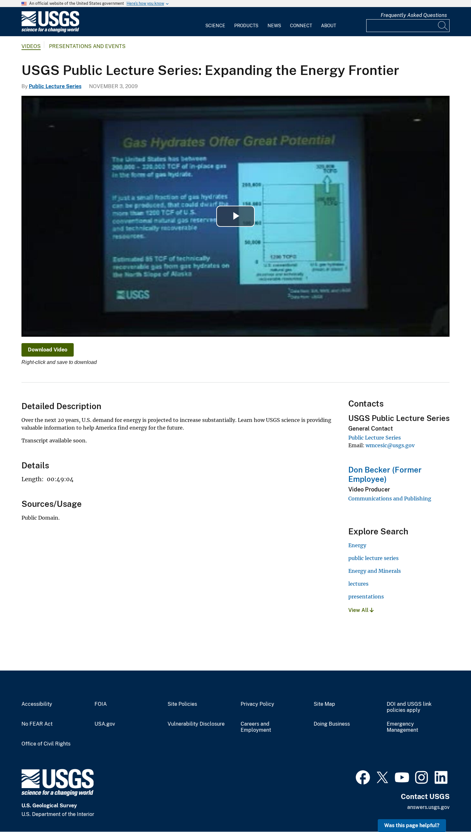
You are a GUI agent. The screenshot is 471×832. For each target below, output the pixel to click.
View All (359, 610)
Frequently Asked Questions (414, 15)
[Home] (50, 31)
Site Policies (182, 704)
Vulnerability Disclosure (196, 724)
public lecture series (373, 558)
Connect (301, 25)
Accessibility (36, 704)
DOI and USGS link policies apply (409, 707)
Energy (357, 545)
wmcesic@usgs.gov (390, 445)
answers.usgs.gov (428, 807)
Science (215, 25)
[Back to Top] (447, 808)
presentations (366, 596)
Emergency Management (402, 727)
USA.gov (105, 724)
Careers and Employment (256, 727)
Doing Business (332, 724)
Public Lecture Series (55, 86)
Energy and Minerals (374, 571)
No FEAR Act (37, 724)
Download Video (47, 350)
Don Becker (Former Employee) (385, 474)
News (274, 25)
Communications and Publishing (389, 498)
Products (246, 25)
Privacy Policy (257, 704)
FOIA (101, 704)
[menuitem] (215, 22)
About (328, 25)
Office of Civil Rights (45, 744)
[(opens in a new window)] (362, 776)
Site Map (324, 704)
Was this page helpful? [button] (412, 825)
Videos (31, 46)
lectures (358, 584)
